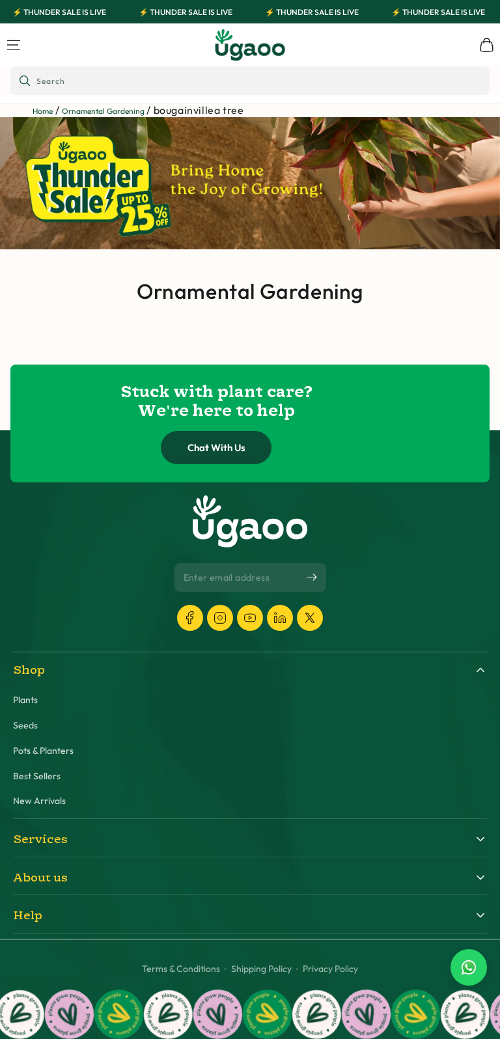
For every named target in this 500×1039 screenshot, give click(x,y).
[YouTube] (250, 618)
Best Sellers (37, 776)
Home (43, 111)
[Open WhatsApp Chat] (469, 967)
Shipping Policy (261, 969)
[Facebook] (190, 618)
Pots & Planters (43, 750)
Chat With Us (216, 447)
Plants (25, 700)
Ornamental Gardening (103, 111)
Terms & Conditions (181, 969)
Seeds (25, 725)
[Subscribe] (312, 576)
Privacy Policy (330, 969)
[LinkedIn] (280, 618)
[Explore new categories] (250, 183)
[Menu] (14, 45)
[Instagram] (220, 618)
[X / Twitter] (310, 618)
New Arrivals (39, 801)
